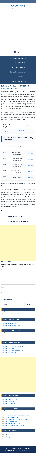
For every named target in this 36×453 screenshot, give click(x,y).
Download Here (25, 126)
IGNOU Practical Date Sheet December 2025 (15, 419)
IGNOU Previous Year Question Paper (13, 335)
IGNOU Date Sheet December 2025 (13, 346)
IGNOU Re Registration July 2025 (12, 423)
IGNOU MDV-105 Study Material (18, 221)
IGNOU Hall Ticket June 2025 (11, 352)
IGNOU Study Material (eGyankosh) (12, 337)
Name (3, 287)
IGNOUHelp (16, 88)
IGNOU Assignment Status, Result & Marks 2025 (16, 415)
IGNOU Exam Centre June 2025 (11, 348)
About (8, 448)
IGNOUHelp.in (18, 5)
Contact (20, 448)
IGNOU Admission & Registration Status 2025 (15, 413)
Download (30, 153)
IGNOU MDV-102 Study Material (18, 217)
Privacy (14, 448)
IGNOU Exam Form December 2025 (13, 350)
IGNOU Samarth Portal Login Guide (13, 314)
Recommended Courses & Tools (18, 81)
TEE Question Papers (18, 67)
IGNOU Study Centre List (10, 439)
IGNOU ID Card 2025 (9, 403)
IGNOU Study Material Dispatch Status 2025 (15, 425)
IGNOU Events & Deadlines (18, 58)
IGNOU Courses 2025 (9, 401)
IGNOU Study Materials (9, 210)
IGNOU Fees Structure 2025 (10, 417)
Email (3, 293)
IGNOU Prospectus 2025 (10, 421)
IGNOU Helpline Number (10, 435)
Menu (20, 52)
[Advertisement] (18, 30)
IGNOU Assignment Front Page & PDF (13, 325)
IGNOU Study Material (25, 131)
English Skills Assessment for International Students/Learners (18, 72)
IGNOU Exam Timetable (18, 63)
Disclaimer (27, 448)
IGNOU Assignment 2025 (10, 323)
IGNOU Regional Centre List (10, 437)
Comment (4, 269)
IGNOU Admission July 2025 (10, 399)
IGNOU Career (18, 77)
